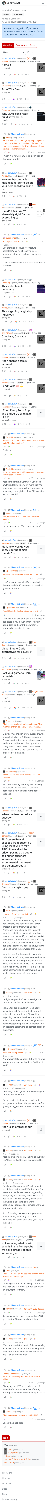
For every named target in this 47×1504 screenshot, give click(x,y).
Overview (8, 45)
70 (5, 346)
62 (5, 296)
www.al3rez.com (9, 420)
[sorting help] (28, 52)
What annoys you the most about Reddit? (20, 1415)
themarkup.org (8, 192)
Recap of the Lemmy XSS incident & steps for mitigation (22, 1377)
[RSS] (32, 52)
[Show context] (5, 152)
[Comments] (41, 549)
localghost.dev (8, 292)
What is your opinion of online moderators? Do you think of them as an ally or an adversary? (22, 725)
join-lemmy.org (9, 1499)
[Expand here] (41, 67)
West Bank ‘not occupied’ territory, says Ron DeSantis (21, 775)
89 (5, 658)
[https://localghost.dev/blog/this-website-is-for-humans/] (41, 289)
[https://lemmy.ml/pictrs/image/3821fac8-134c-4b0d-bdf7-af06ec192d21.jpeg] (41, 1129)
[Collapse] (5, 134)
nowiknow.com (8, 869)
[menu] (43, 3)
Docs (4, 1488)
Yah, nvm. (28, 993)
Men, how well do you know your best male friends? (21, 517)
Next (5, 1437)
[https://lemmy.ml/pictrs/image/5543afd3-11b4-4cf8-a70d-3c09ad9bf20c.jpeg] (41, 817)
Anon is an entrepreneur (13, 1052)
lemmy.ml (6, 68)
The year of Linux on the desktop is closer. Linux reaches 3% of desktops (23, 1275)
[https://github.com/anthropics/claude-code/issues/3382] (41, 213)
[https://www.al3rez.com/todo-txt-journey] (41, 413)
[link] (10, 74)
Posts (32, 45)
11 (5, 395)
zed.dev (5, 120)
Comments (21, 45)
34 (5, 707)
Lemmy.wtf (13, 2)
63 (5, 74)
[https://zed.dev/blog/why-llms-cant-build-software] (41, 116)
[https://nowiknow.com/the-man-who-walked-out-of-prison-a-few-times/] (41, 842)
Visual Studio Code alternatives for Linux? (20, 574)
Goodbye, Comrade (11, 241)
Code (4, 1494)
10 (5, 371)
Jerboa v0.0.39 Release (34, 1309)
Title (26, 1339)
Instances (6, 1483)
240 (5, 322)
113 (5, 124)
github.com (6, 221)
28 (5, 557)
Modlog (6, 1478)
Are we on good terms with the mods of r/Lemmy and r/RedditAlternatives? (23, 441)
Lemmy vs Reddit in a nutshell (15, 914)
